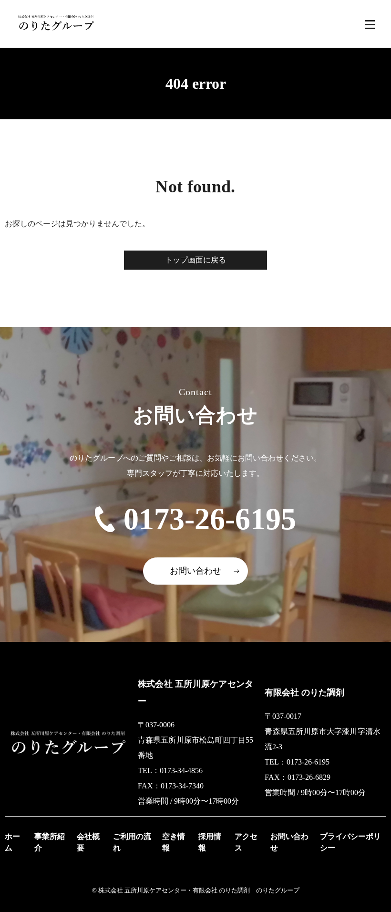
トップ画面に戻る (195, 260)
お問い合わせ (195, 571)
